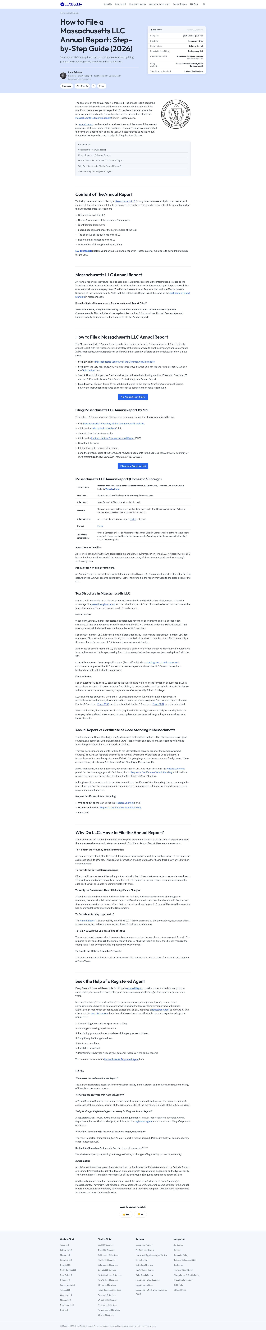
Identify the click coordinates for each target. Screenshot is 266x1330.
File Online (88, 370)
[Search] (204, 4)
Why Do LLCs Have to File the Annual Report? (99, 166)
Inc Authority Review (145, 1270)
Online (133, 519)
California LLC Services (108, 1255)
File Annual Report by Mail (133, 466)
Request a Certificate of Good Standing (151, 772)
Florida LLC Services (107, 1260)
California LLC (66, 1250)
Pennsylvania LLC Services (109, 1290)
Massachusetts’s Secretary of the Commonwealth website (113, 423)
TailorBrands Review (145, 1275)
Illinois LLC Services (107, 1285)
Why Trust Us (82, 86)
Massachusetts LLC (125, 201)
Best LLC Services (105, 1245)
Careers (177, 1250)
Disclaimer (178, 1265)
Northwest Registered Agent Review (151, 1255)
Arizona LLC (65, 1290)
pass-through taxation (103, 604)
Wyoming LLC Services (107, 1300)
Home (62, 13)
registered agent (143, 1121)
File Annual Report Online (133, 397)
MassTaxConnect (176, 768)
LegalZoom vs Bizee (144, 1285)
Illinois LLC (65, 1280)
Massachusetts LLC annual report (93, 117)
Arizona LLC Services (107, 1295)
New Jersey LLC (67, 1305)
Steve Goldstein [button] (75, 72)
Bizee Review (142, 1260)
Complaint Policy (181, 1255)
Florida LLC (65, 1255)
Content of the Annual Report (92, 149)
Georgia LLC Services (107, 1270)
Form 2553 (103, 704)
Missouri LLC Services (107, 1305)
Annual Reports (72, 13)
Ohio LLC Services (106, 1315)
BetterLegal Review (144, 1265)
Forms (100, 526)
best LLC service (99, 1013)
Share (101, 86)
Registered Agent (160, 1009)
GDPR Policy (179, 1285)
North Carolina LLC (68, 1270)
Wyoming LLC (66, 1295)
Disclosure (66, 86)
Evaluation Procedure (183, 1280)
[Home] (71, 4)
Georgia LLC (65, 1265)
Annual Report (87, 920)
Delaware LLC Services (108, 1265)
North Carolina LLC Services (110, 1275)
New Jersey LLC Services (109, 1310)
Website (109, 489)
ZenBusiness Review (145, 1250)
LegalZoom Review (144, 1245)
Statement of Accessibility (185, 1260)
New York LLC (66, 1275)
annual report (86, 124)
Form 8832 (158, 704)
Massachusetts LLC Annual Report (94, 155)
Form (116, 489)
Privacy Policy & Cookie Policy (187, 1275)
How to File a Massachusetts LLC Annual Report (100, 160)
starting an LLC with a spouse (162, 662)
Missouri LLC (65, 1300)
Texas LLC (64, 1245)
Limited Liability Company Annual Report (113, 438)
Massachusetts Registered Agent (121, 1059)
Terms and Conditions (183, 1270)
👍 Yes (126, 1214)
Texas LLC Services (106, 1250)
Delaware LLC (66, 1260)
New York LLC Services (108, 1280)
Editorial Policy (180, 1290)
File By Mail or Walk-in (104, 428)
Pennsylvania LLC (67, 1285)
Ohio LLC (64, 1310)
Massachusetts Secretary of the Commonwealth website (125, 361)
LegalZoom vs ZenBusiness (147, 1280)
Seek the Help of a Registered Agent (95, 171)
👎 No (140, 1214)
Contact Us (178, 1245)
